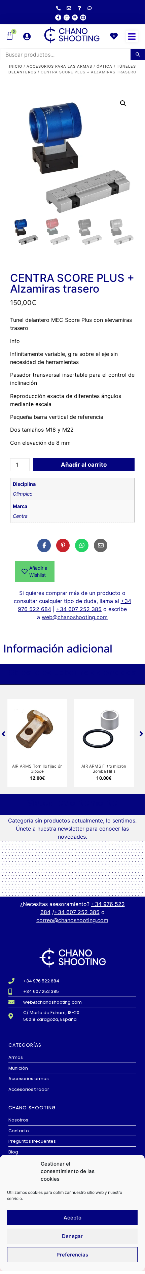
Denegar (72, 1236)
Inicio (15, 66)
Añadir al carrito (84, 464)
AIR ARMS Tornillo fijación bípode (37, 768)
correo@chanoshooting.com (72, 920)
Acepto (72, 1217)
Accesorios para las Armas (59, 66)
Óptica (104, 66)
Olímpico (23, 494)
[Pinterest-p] (75, 17)
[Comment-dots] (89, 8)
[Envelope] (69, 8)
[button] (132, 36)
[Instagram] (67, 17)
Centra (20, 516)
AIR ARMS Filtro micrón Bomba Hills (103, 768)
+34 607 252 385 (79, 609)
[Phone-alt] (58, 8)
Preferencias (72, 1254)
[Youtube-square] (83, 17)
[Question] (79, 8)
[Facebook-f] (58, 17)
